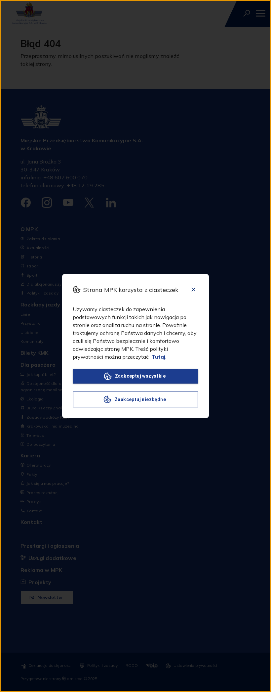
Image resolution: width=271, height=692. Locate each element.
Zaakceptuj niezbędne (140, 399)
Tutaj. (159, 356)
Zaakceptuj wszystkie (140, 376)
